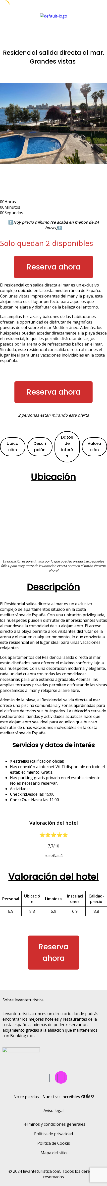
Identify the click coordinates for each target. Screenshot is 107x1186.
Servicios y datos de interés (53, 745)
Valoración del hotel (53, 876)
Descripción (40, 447)
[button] (53, 29)
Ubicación (12, 447)
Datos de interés (67, 446)
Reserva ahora (54, 266)
